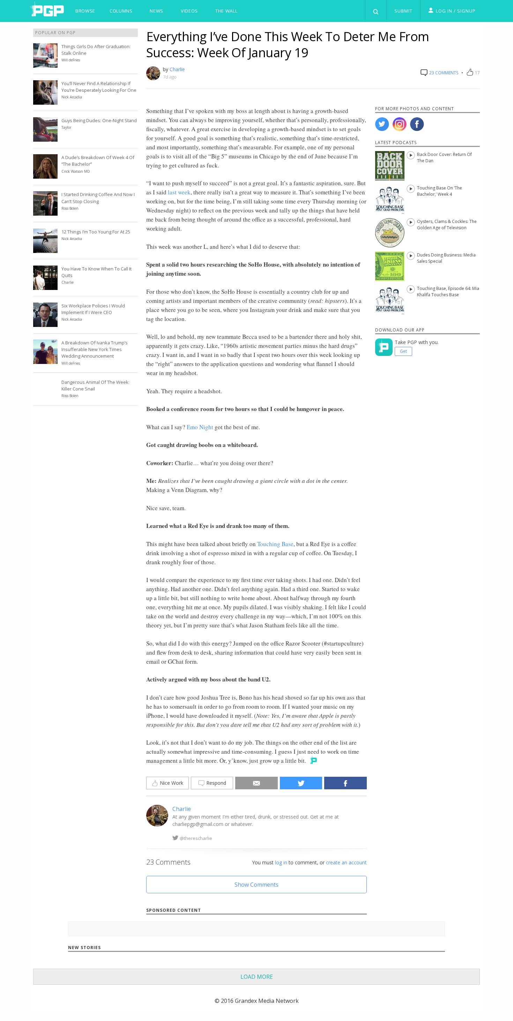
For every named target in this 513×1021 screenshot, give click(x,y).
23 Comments (443, 73)
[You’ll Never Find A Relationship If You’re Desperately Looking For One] (45, 100)
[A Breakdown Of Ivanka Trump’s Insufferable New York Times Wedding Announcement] (45, 360)
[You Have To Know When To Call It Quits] (45, 286)
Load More (256, 977)
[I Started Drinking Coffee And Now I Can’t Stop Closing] (45, 211)
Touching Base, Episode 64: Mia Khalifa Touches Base (448, 291)
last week (179, 192)
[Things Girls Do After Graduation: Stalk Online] (45, 63)
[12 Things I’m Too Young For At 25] (45, 249)
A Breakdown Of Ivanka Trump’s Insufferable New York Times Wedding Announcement (94, 349)
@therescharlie (196, 838)
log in (281, 862)
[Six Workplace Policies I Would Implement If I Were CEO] (45, 323)
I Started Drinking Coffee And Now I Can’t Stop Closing (98, 197)
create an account (346, 862)
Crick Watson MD (75, 171)
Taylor (66, 127)
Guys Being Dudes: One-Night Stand (99, 120)
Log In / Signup (456, 11)
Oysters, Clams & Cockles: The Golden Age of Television (447, 224)
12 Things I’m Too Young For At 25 (95, 232)
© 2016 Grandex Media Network (257, 1001)
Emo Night (200, 427)
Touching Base (275, 544)
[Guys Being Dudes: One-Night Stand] (45, 137)
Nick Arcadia (71, 97)
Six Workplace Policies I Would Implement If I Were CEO (93, 309)
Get (403, 351)
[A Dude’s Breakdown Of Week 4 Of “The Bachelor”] (45, 174)
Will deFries (70, 60)
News (156, 11)
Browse (85, 11)
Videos (189, 11)
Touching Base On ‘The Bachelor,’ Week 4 (439, 191)
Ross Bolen (70, 208)
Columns (121, 11)
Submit (403, 11)
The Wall (226, 11)
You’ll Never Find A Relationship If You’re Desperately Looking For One (98, 86)
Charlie (177, 69)
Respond (215, 783)
